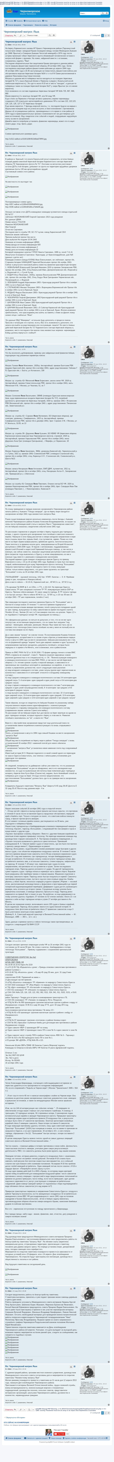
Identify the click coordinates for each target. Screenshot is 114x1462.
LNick (83, 54)
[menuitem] (18, 21)
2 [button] (105, 35)
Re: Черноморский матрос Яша (21, 153)
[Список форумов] (12, 10)
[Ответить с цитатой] (71, 42)
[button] (108, 35)
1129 (91, 57)
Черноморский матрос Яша (21, 31)
